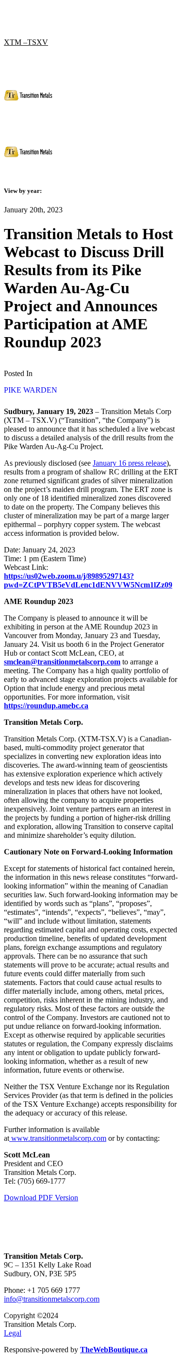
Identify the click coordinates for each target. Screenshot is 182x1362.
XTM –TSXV (26, 42)
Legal (12, 1333)
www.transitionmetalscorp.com (57, 1138)
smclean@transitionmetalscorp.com (62, 662)
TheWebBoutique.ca (114, 1349)
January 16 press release (129, 463)
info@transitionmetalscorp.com (51, 1299)
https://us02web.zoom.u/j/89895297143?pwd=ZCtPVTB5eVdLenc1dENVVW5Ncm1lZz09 (88, 580)
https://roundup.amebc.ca (46, 705)
